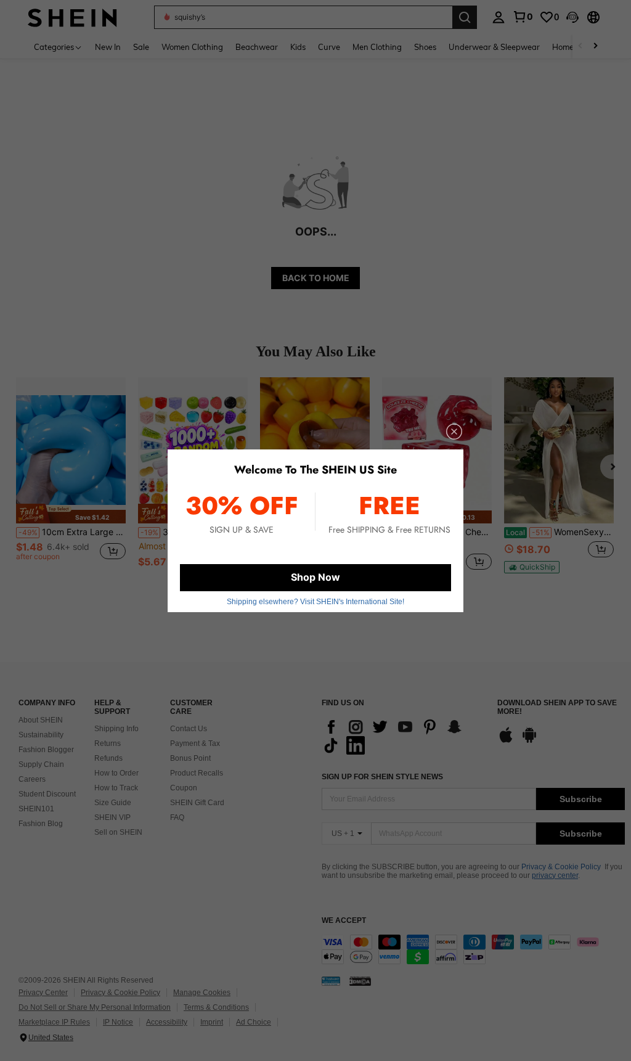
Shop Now (315, 577)
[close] (454, 431)
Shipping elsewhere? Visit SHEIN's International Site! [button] (315, 601)
